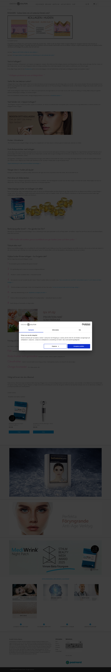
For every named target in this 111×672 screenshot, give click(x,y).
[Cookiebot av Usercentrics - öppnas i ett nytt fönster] (83, 324)
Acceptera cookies (79, 346)
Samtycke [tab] (31, 330)
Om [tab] (80, 330)
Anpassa (54, 346)
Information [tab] (55, 330)
